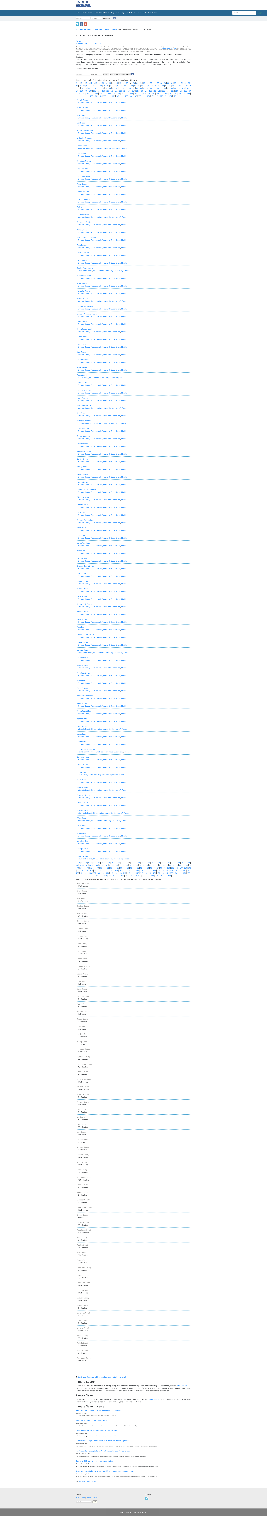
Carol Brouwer (82, 444)
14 (113, 83)
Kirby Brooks (81, 352)
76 (96, 88)
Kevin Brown (81, 574)
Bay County (81, 898)
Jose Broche (81, 115)
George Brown (82, 772)
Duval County (83, 775)
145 (144, 93)
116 (133, 91)
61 (159, 86)
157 (91, 96)
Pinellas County (83, 1245)
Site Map (95, 1497)
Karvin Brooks (82, 230)
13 (110, 83)
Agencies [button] (125, 13)
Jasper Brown (82, 833)
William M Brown (83, 497)
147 (153, 93)
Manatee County (83, 1155)
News (133, 13)
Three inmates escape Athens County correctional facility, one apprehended (103, 1441)
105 (85, 91)
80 (110, 88)
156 (87, 96)
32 (175, 83)
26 (154, 83)
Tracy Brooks (81, 245)
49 (118, 86)
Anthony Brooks (83, 298)
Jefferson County (83, 1102)
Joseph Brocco (82, 100)
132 (87, 93)
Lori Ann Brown (82, 765)
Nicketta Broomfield (84, 405)
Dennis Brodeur (82, 146)
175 (170, 96)
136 (105, 93)
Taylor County (82, 1320)
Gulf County (81, 1027)
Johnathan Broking (84, 161)
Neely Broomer (82, 398)
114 (124, 91)
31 (172, 83)
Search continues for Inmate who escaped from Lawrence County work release (105, 1471)
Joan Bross (81, 413)
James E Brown (82, 589)
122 (159, 91)
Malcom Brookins (83, 214)
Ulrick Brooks (82, 382)
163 (117, 96)
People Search (115, 13)
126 (176, 91)
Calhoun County (83, 928)
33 (178, 83)
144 (140, 93)
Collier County (82, 959)
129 (189, 91)
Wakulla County (82, 1343)
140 (122, 93)
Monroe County (82, 1185)
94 (158, 88)
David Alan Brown (83, 795)
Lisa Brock (81, 123)
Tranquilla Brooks (83, 291)
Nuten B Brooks (82, 283)
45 (104, 86)
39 (84, 86)
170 (148, 96)
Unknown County (83, 1328)
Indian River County (84, 1079)
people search (154, 1399)
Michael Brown (82, 810)
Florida (78, 41)
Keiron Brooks (82, 375)
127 (181, 91)
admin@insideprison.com (168, 48)
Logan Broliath (82, 169)
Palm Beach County (85, 752)
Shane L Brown (82, 642)
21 (137, 83)
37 (77, 86)
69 (187, 86)
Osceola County (83, 1222)
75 (92, 88)
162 (113, 96)
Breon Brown (81, 780)
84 (123, 88)
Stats (144, 13)
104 (81, 91)
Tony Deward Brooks (84, 390)
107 (94, 91)
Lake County (81, 1109)
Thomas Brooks (82, 321)
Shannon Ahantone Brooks (87, 314)
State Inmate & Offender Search (88, 44)
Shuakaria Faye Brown (85, 635)
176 (174, 96)
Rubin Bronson (82, 184)
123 (163, 91)
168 (139, 96)
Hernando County (83, 1049)
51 (125, 86)
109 (103, 91)
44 (101, 86)
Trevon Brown (82, 726)
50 (121, 86)
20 (134, 83)
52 (128, 86)
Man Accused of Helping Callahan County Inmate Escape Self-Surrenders (103, 1451)
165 (126, 96)
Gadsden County (83, 1011)
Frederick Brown (83, 474)
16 (120, 83)
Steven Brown (82, 703)
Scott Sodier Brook (84, 199)
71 (79, 88)
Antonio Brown (82, 612)
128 (185, 91)
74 (89, 88)
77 (99, 88)
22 (141, 83)
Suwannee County (84, 1313)
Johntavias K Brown (84, 604)
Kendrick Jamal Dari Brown (87, 489)
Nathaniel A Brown (84, 451)
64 (170, 86)
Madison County (83, 1147)
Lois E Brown (82, 596)
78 (103, 88)
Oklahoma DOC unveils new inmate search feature (94, 1461)
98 (172, 88)
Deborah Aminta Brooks (85, 306)
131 (83, 93)
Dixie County (81, 981)
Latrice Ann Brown (83, 543)
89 (141, 88)
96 (165, 88)
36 (189, 83)
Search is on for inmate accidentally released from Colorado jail (99, 1410)
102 (187, 88)
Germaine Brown (83, 757)
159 (100, 96)
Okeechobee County (84, 1207)
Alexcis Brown (82, 551)
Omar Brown (81, 742)
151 (170, 93)
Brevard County (83, 423)
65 (173, 86)
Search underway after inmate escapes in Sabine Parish (96, 1431)
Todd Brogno (81, 153)
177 (179, 96)
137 (109, 93)
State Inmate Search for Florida (105, 29)
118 (141, 91)
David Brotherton (83, 428)
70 (190, 86)
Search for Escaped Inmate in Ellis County (91, 1420)
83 (120, 88)
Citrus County (82, 944)
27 (158, 83)
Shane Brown (82, 680)
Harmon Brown (82, 558)
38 (80, 86)
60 (156, 86)
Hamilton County (83, 1034)
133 (92, 93)
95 (161, 88)
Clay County (81, 951)
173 (161, 96)
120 (150, 91)
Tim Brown (81, 535)
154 (184, 93)
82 (117, 88)
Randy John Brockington (86, 130)
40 (87, 86)
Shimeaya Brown (83, 856)
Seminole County (83, 1283)
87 (134, 88)
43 (97, 86)
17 (124, 83)
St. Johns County (83, 1290)
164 (122, 96)
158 (95, 96)
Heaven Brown (82, 482)
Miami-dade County (85, 271)
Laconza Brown (82, 650)
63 (166, 86)
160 (104, 96)
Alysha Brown (82, 719)
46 (108, 86)
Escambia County (83, 996)
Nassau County (82, 1192)
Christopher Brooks (84, 222)
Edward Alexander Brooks (86, 237)
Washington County (84, 1358)
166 (130, 96)
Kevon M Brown (83, 787)
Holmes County (82, 1072)
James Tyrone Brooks (85, 329)
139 (118, 93)
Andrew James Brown (85, 696)
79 (106, 88)
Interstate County (84, 148)
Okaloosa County (83, 1200)
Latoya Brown (82, 734)
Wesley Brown (82, 467)
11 (103, 83)
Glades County (82, 1019)
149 (162, 93)
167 (135, 96)
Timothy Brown (82, 658)
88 (137, 88)
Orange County (82, 1215)
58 (149, 86)
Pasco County (83, 377)
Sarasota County (83, 1275)
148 (157, 93)
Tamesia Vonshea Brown (86, 749)
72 (82, 88)
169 (144, 96)
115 (129, 91)
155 (188, 93)
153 (179, 93)
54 (135, 86)
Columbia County (83, 966)
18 (127, 83)
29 (165, 83)
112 (116, 91)
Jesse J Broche (82, 108)
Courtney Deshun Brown (86, 520)
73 (86, 88)
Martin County (82, 1170)
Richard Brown (82, 665)
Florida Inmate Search (84, 29)
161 (109, 96)
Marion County (82, 1162)
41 (90, 86)
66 (177, 86)
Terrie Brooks (82, 337)
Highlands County (83, 1057)
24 (148, 83)
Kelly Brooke (81, 207)
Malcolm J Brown (83, 841)
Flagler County (82, 1004)
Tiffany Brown (82, 818)
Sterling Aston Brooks (85, 268)
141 (127, 93)
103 (77, 91)
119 (146, 91)
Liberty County (82, 1140)
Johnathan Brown (83, 673)
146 (148, 93)
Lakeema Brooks (83, 360)
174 (165, 96)
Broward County (84, 102)
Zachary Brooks (82, 260)
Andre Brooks (82, 367)
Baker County (82, 891)
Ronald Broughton (83, 436)
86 (130, 88)
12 (106, 83)
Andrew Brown (82, 581)
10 (100, 83)
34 (182, 83)
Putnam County (82, 1260)
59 (152, 86)
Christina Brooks (83, 253)
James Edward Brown (85, 711)
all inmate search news (87, 1481)
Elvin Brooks (81, 344)
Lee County (81, 1117)
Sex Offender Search (102, 13)
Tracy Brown (81, 627)
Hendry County (82, 1042)
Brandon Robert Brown (85, 566)
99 (175, 88)
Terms (83, 1497)
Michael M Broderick (84, 138)
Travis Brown (81, 826)
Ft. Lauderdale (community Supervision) (105, 102)
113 (120, 91)
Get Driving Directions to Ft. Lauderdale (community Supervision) (102, 1377)
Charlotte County (83, 936)
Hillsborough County (84, 1064)
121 (154, 91)
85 (127, 88)
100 (179, 88)
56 (142, 86)
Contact (88, 1497)
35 (185, 83)
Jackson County (83, 1094)
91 (148, 88)
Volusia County (82, 1335)
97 (168, 88)
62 (163, 86)
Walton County (82, 1350)
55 (139, 86)
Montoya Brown (82, 849)
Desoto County (82, 974)
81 (113, 88)
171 (152, 96)
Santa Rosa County (84, 1268)
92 (151, 88)
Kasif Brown (81, 528)
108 (99, 91)
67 (180, 86)
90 (144, 88)
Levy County (81, 1132)
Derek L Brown (82, 803)
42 (94, 86)
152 (175, 93)
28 (161, 83)
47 (111, 86)
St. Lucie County (83, 1298)
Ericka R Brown (82, 688)
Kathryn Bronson (83, 192)
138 (113, 93)
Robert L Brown (82, 505)
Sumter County (82, 1305)
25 (151, 83)
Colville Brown (82, 459)
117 (137, 91)
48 (115, 86)
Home (78, 13)
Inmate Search (86, 1381)
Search (261, 13)
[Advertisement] (143, 4)
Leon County (81, 1124)
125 (172, 91)
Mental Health (152, 13)
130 (78, 93)
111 (112, 91)
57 (146, 86)
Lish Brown (81, 512)
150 (166, 93)
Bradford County (83, 906)
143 (135, 93)
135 (100, 93)
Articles (139, 13)
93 (154, 88)
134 (96, 93)
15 (117, 83)
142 (131, 93)
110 (107, 91)
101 (183, 88)
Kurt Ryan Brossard (84, 421)
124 (168, 91)
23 (144, 83)
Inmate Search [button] (87, 13)
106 (90, 91)
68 (183, 86)
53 (132, 86)
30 (168, 83)
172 (157, 96)
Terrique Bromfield (83, 176)
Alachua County (83, 883)
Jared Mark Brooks (84, 276)
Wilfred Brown (82, 619)
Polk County (81, 1252)
